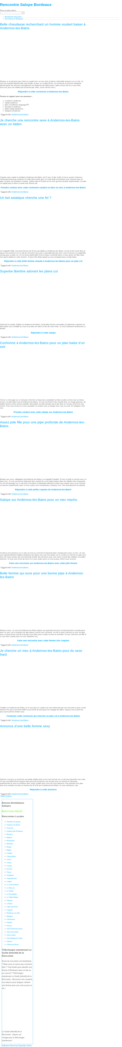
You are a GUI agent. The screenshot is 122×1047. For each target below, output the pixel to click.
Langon (9, 881)
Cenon (9, 859)
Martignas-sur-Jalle (13, 913)
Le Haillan (10, 891)
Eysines (9, 869)
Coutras (9, 866)
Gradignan (10, 875)
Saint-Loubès (11, 935)
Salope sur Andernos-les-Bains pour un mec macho (38, 500)
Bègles (9, 850)
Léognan (10, 910)
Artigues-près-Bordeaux (15, 831)
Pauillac (9, 922)
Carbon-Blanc (11, 856)
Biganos (9, 837)
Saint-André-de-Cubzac (15, 929)
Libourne (10, 900)
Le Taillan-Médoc (12, 897)
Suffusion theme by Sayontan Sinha (16, 1046)
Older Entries (6, 796)
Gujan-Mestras (12, 878)
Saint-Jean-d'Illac (12, 932)
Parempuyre (11, 919)
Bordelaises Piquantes (13, 17)
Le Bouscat (11, 888)
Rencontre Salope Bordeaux (26, 4)
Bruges (9, 847)
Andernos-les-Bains (20, 115)
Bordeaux (10, 844)
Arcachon (10, 828)
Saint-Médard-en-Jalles (15, 938)
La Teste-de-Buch (13, 885)
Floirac (9, 872)
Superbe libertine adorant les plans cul (29, 271)
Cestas (9, 863)
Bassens (10, 834)
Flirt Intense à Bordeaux (14, 19)
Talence (9, 941)
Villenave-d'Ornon (13, 944)
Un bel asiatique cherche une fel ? (25, 198)
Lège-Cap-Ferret (12, 907)
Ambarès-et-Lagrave (14, 822)
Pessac (9, 926)
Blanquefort (11, 841)
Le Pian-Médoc (12, 894)
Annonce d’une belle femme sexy (25, 726)
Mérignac (10, 916)
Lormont (9, 904)
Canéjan (9, 853)
